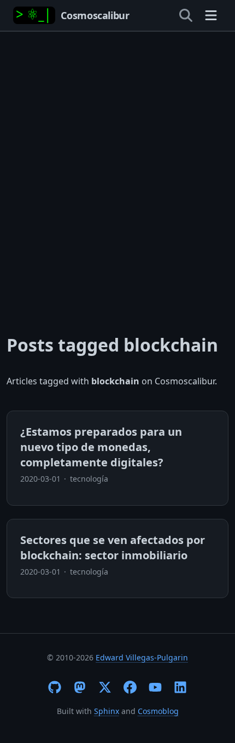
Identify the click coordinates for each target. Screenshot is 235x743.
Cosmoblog (158, 711)
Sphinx (106, 711)
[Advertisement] (117, 163)
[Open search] (186, 15)
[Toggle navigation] (211, 15)
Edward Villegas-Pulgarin (142, 657)
